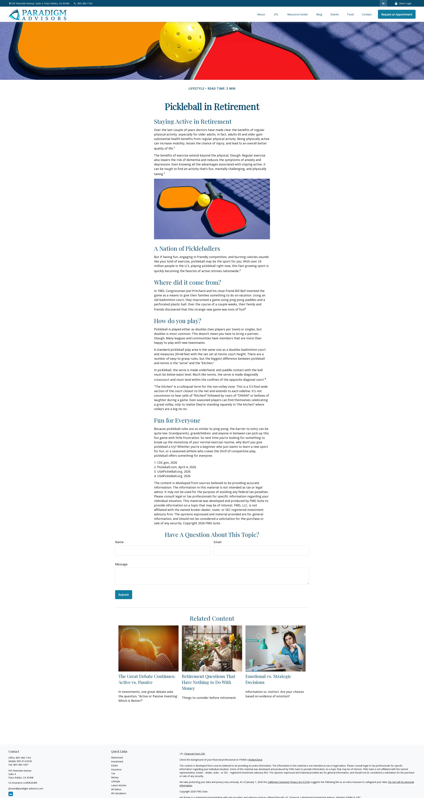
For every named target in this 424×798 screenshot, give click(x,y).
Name (119, 542)
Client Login (405, 3)
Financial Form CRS (194, 753)
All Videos (116, 789)
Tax (113, 773)
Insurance (116, 769)
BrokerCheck (255, 759)
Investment (117, 761)
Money (115, 777)
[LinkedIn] (383, 3)
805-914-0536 (24, 761)
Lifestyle (115, 781)
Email (217, 542)
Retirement (117, 757)
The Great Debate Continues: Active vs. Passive (146, 679)
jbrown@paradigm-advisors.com (25, 788)
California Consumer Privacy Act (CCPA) (289, 782)
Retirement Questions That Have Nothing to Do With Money (208, 682)
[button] (261, 14)
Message (121, 564)
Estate (114, 765)
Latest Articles (118, 785)
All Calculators (118, 793)
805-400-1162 (85, 3)
